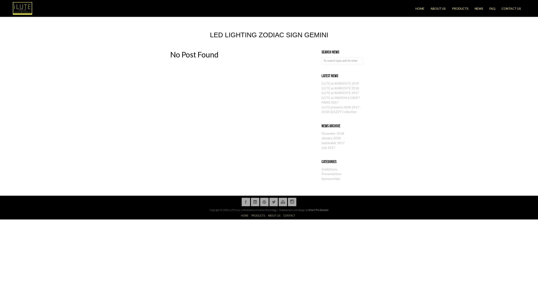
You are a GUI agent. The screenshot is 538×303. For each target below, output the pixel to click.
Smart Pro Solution (318, 209)
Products (258, 215)
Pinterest (264, 202)
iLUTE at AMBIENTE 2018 (340, 88)
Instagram (292, 202)
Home (244, 215)
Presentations (332, 174)
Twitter (273, 202)
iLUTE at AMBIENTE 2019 (340, 83)
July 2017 (328, 147)
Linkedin (255, 202)
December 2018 (333, 133)
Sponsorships (331, 179)
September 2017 (333, 143)
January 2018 (331, 138)
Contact (289, 215)
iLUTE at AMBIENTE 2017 (340, 93)
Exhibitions (329, 169)
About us (274, 215)
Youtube (283, 202)
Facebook (246, 202)
